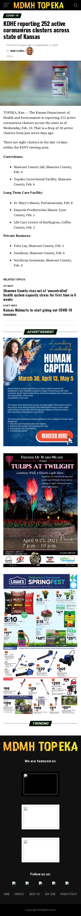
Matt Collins (17, 51)
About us (34, 894)
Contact (19, 894)
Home (7, 894)
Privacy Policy (68, 894)
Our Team (50, 894)
